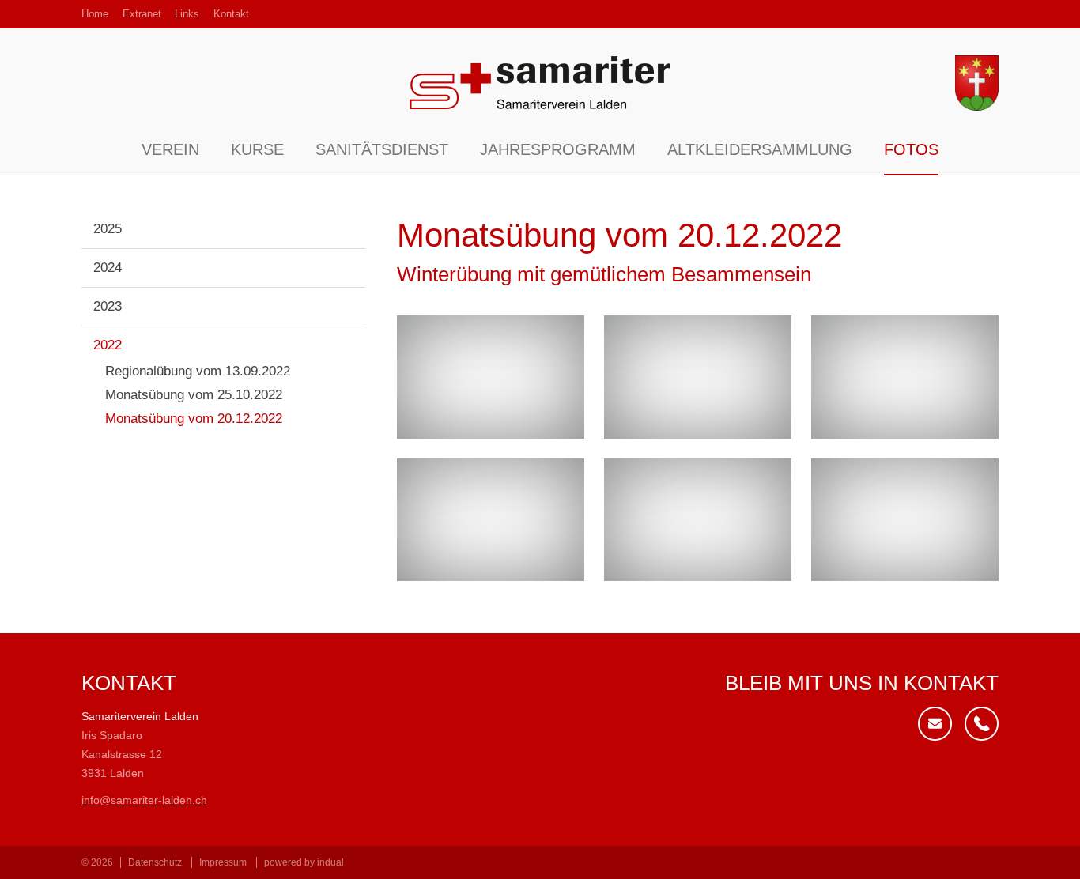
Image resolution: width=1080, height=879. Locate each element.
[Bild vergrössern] (490, 377)
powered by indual (304, 862)
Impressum (223, 862)
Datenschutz (155, 862)
